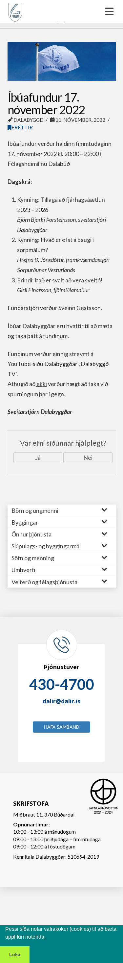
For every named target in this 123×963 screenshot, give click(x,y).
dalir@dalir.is (61, 701)
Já (38, 457)
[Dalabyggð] (15, 9)
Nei (87, 457)
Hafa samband (61, 727)
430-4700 (61, 684)
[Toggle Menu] (61, 11)
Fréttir (22, 127)
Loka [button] (14, 954)
